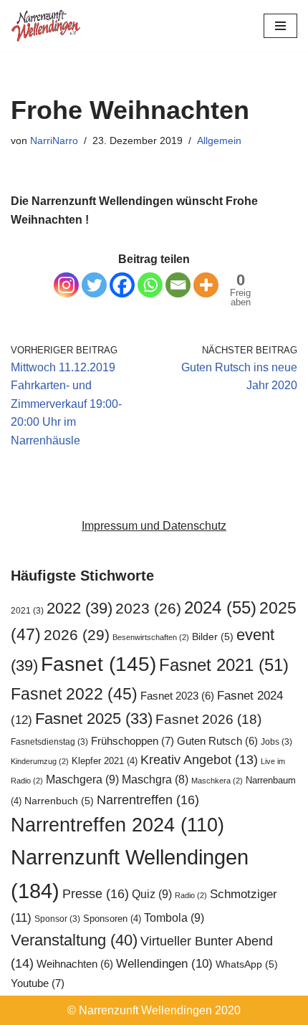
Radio (191, 895)
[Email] (178, 284)
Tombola (174, 917)
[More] (205, 284)
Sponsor (57, 919)
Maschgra (155, 779)
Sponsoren (112, 918)
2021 (27, 611)
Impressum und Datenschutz (154, 526)
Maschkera (217, 780)
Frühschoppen (132, 741)
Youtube (37, 983)
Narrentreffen (148, 799)
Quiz (152, 893)
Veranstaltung (74, 940)
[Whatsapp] (150, 284)
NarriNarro (54, 140)
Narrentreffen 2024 (117, 825)
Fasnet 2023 (177, 696)
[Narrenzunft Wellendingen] (46, 26)
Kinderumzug (40, 761)
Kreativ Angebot (199, 760)
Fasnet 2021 (224, 665)
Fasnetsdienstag (49, 742)
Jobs (276, 742)
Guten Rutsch (217, 741)
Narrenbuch (59, 801)
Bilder (213, 636)
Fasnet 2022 (74, 694)
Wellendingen (164, 963)
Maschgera (82, 779)
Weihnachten (75, 964)
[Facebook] (122, 284)
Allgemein (219, 140)
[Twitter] (94, 284)
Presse (95, 893)
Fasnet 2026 (208, 719)
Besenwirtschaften (150, 637)
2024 (220, 607)
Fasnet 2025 (94, 719)
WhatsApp (247, 964)
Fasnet (98, 663)
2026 (77, 634)
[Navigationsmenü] (280, 26)
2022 (79, 608)
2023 (148, 608)
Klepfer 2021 (105, 760)
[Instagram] (66, 284)
